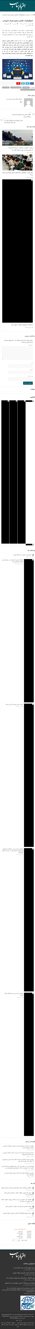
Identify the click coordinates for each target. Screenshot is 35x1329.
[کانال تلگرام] (17, 1320)
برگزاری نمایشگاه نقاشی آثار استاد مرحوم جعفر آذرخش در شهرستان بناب (19, 1174)
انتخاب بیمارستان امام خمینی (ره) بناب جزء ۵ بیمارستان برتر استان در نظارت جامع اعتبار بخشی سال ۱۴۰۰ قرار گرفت (18, 1290)
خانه (32, 15)
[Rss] (21, 1320)
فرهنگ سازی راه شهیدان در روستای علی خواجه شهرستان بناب (12, 561)
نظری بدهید (6, 24)
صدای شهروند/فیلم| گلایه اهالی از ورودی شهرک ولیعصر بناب (18, 1214)
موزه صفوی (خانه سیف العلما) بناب (24, 1268)
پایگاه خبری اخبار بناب (16, 87)
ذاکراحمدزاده (6, 87)
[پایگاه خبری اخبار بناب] (17, 5)
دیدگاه (31, 345)
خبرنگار (29, 24)
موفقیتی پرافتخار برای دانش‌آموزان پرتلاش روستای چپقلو (16, 1188)
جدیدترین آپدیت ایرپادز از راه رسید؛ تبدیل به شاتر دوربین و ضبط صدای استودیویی (18, 1153)
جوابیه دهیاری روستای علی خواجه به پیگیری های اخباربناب (20, 1207)
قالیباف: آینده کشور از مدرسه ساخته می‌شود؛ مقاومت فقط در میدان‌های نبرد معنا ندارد (17, 1200)
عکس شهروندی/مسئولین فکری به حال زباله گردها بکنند (13, 121)
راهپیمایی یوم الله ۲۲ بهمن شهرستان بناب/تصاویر (20, 1283)
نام (32, 363)
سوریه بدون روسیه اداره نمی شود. (14, 704)
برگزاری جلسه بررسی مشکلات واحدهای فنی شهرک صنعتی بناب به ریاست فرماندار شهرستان (12, 850)
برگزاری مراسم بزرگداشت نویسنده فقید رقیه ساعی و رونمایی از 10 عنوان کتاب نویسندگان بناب (18, 1160)
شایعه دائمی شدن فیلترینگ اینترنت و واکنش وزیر (21, 115)
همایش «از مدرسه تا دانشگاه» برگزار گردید (13, 994)
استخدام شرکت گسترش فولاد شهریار (24, 1273)
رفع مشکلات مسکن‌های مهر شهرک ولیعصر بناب (20, 1278)
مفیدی (15, 47)
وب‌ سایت (30, 376)
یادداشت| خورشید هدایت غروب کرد (22, 325)
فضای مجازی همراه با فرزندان (19, 53)
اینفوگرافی (29, 53)
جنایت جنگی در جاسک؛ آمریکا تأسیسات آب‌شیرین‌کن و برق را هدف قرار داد (20, 149)
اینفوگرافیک (26, 87)
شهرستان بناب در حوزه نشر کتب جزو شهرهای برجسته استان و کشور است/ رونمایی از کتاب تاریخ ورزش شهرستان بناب (17, 1167)
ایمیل (31, 370)
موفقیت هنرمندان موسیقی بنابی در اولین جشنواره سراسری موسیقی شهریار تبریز (18, 1147)
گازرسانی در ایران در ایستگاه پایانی (22, 555)
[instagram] (19, 1320)
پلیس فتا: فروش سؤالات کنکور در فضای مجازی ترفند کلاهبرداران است (19, 1194)
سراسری (28, 15)
